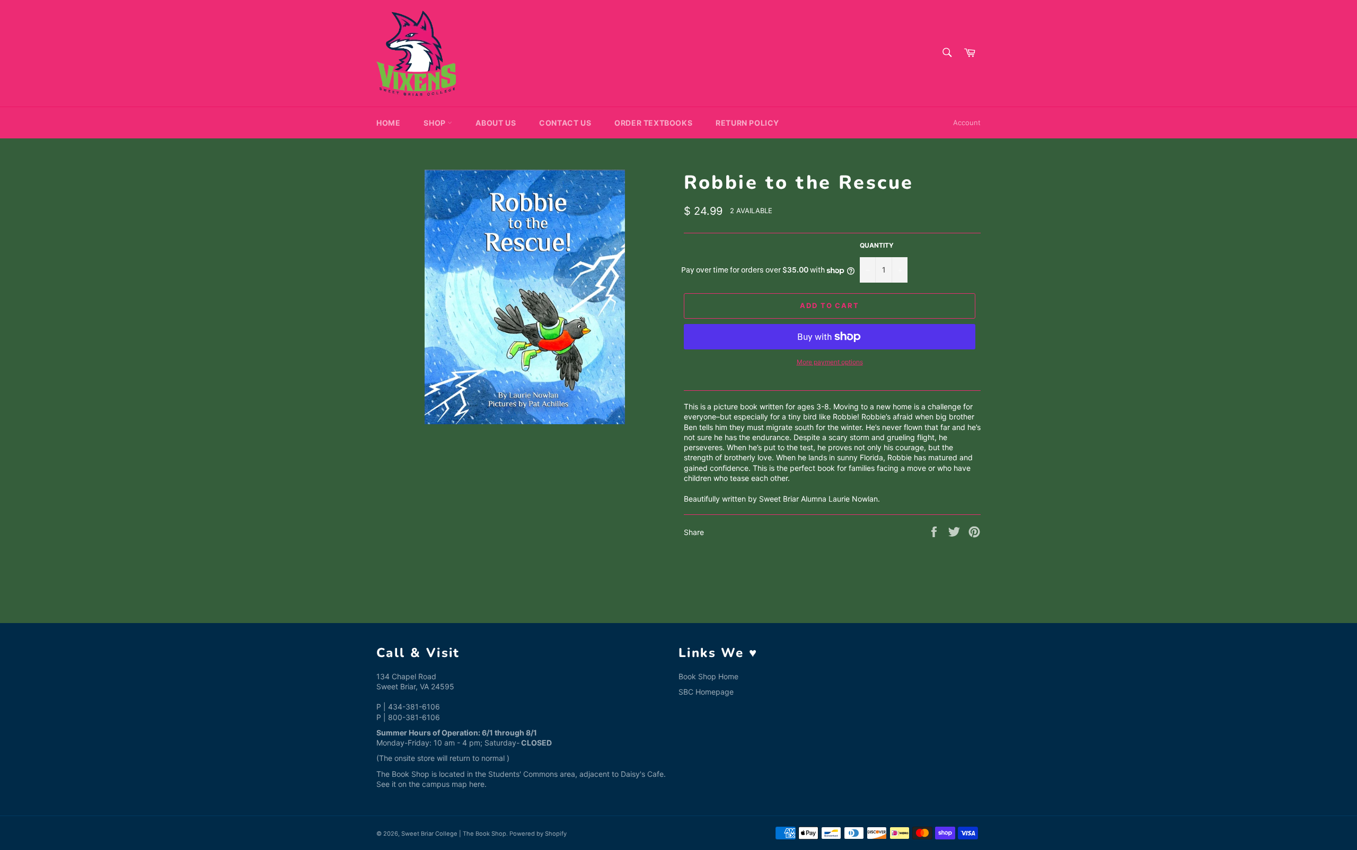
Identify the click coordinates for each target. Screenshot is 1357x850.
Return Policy (747, 122)
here (476, 783)
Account (967, 122)
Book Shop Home (708, 676)
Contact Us (565, 122)
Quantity (877, 245)
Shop (435, 122)
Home (388, 122)
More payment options (830, 362)
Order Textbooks (653, 122)
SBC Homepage (706, 691)
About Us (495, 122)
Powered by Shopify (538, 833)
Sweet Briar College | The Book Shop (453, 833)
